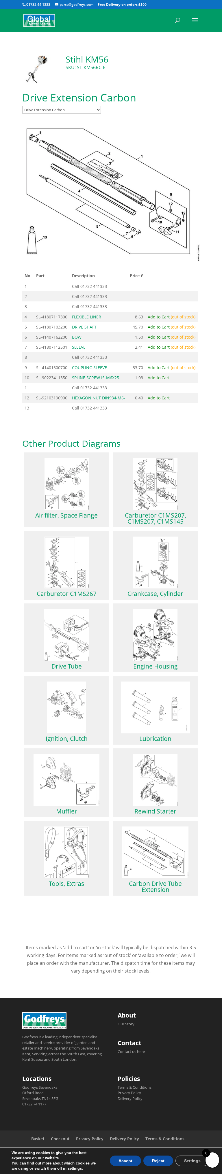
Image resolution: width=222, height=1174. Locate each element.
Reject (158, 1160)
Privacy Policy (129, 1092)
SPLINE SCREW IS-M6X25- (96, 377)
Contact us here (131, 1051)
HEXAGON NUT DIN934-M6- (98, 398)
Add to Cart (171, 317)
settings (75, 1168)
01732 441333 (93, 286)
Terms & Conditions (134, 1087)
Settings (192, 1160)
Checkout (60, 1138)
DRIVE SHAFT (84, 327)
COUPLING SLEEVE (89, 367)
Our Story (126, 1023)
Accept (125, 1160)
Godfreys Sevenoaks (39, 1087)
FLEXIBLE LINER (86, 317)
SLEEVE (79, 347)
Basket (38, 1138)
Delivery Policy (130, 1098)
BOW (77, 337)
